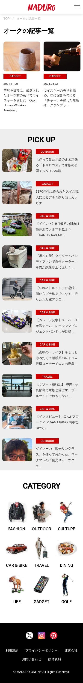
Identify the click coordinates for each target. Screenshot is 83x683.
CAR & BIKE (16, 565)
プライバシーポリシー (41, 650)
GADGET (42, 601)
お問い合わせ (31, 659)
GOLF (66, 601)
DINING (66, 565)
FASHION (16, 528)
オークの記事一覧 (29, 18)
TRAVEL (41, 565)
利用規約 (12, 650)
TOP (6, 18)
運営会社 (71, 650)
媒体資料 (54, 659)
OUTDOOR (41, 528)
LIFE (17, 601)
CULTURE (66, 528)
